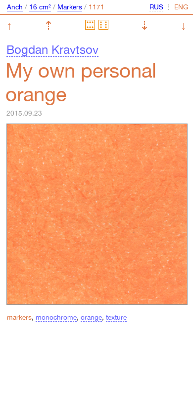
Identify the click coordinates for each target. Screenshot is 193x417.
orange (91, 317)
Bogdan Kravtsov (52, 49)
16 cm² (40, 7)
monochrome (56, 317)
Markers (69, 7)
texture (116, 317)
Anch (15, 7)
